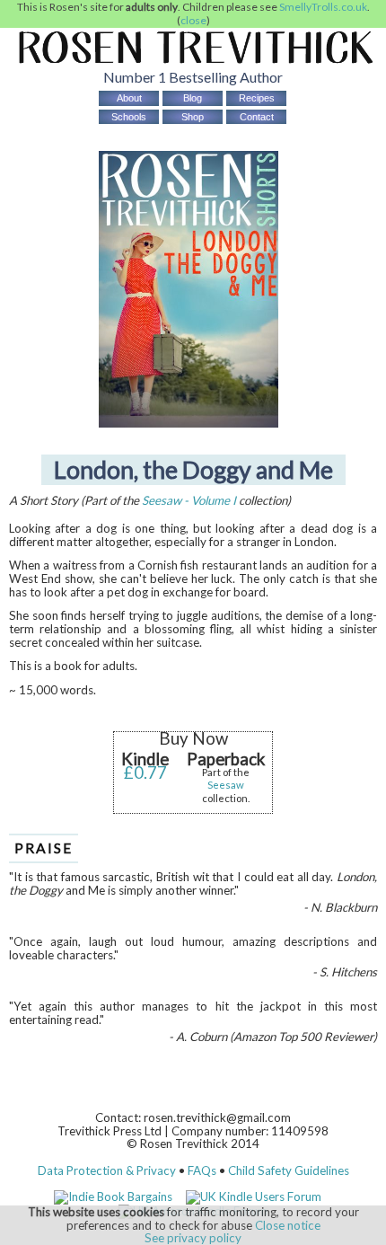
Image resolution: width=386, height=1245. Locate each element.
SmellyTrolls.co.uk (323, 6)
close (193, 20)
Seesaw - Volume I (189, 500)
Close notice (287, 1225)
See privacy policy (193, 1238)
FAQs (202, 1170)
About (129, 98)
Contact (257, 116)
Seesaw (225, 784)
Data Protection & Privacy (107, 1170)
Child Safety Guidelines (288, 1170)
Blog (192, 98)
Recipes (257, 98)
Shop (192, 116)
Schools (128, 116)
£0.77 (145, 772)
